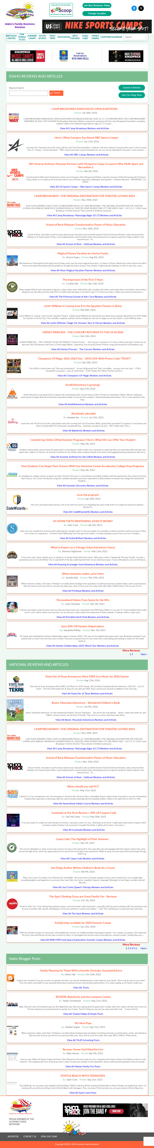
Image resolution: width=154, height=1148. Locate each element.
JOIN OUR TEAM (49, 1137)
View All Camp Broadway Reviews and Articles (84, 128)
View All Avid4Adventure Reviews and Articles (83, 404)
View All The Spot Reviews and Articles (82, 913)
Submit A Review (132, 87)
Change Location (97, 13)
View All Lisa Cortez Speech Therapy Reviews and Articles (82, 887)
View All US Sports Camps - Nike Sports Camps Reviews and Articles (86, 187)
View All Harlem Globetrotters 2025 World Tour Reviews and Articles (82, 646)
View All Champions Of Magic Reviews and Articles (84, 375)
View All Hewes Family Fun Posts (82, 1066)
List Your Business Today (97, 5)
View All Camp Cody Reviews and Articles (82, 858)
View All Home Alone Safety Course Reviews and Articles (83, 803)
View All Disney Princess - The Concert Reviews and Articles (83, 349)
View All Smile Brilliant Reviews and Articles (83, 538)
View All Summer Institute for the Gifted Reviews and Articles (82, 457)
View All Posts (81, 987)
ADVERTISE (13, 1137)
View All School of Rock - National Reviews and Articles (86, 244)
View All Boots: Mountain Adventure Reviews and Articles (85, 720)
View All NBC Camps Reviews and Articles (86, 155)
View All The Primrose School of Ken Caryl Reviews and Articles (82, 297)
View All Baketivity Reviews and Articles (84, 430)
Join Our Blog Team (132, 95)
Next (143, 654)
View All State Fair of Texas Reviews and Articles (87, 693)
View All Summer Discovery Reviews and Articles (82, 485)
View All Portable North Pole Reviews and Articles (83, 617)
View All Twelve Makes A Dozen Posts (83, 1014)
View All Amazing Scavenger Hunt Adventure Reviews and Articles (83, 564)
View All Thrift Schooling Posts (83, 1040)
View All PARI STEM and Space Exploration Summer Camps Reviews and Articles (82, 940)
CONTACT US (29, 1137)
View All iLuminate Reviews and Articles (84, 830)
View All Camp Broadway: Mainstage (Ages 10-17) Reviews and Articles (84, 215)
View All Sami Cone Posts (82, 1093)
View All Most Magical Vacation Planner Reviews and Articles (83, 270)
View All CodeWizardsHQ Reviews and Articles (88, 512)
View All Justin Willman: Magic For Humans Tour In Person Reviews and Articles (83, 323)
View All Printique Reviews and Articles (83, 591)
